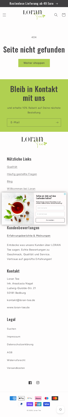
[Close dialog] (65, 194)
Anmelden (50, 220)
